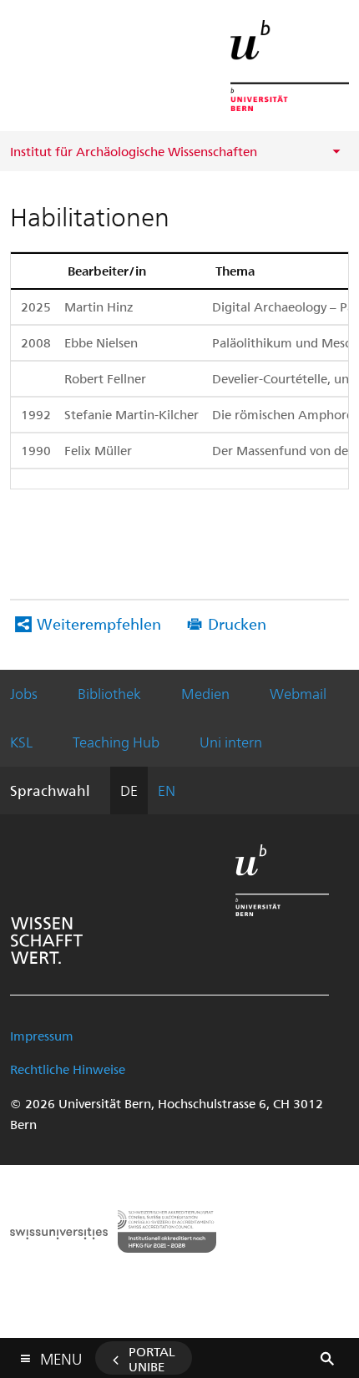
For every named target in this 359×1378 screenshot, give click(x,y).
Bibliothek (109, 693)
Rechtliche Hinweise (67, 1069)
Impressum (41, 1035)
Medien (205, 693)
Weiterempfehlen (99, 623)
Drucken (237, 623)
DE (129, 790)
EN (166, 790)
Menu (61, 1355)
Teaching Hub (116, 741)
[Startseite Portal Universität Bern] (289, 65)
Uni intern (231, 741)
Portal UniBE (152, 1359)
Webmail (298, 693)
